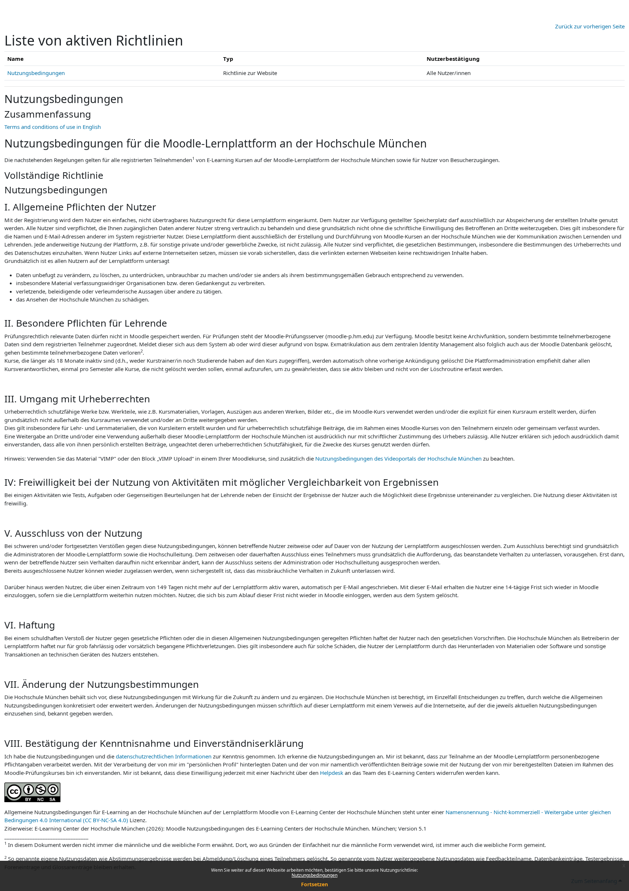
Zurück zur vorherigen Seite (590, 26)
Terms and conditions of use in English (52, 126)
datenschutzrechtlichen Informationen (164, 756)
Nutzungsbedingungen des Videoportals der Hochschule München (398, 458)
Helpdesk (331, 772)
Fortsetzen (314, 884)
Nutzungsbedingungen (314, 875)
